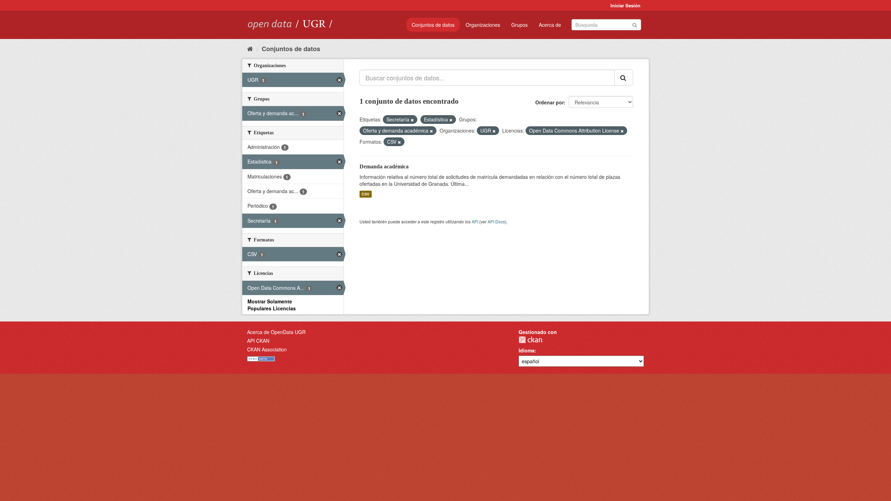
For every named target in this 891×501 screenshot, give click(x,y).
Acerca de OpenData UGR (276, 331)
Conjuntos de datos (433, 24)
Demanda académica (384, 166)
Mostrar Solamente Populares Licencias (271, 305)
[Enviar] (635, 24)
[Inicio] (250, 48)
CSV (365, 194)
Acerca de (550, 24)
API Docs (496, 221)
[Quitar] (412, 119)
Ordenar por (549, 102)
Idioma (527, 350)
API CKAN (258, 340)
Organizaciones (483, 24)
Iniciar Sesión (625, 5)
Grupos (519, 24)
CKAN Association (267, 349)
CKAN (530, 339)
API (475, 221)
